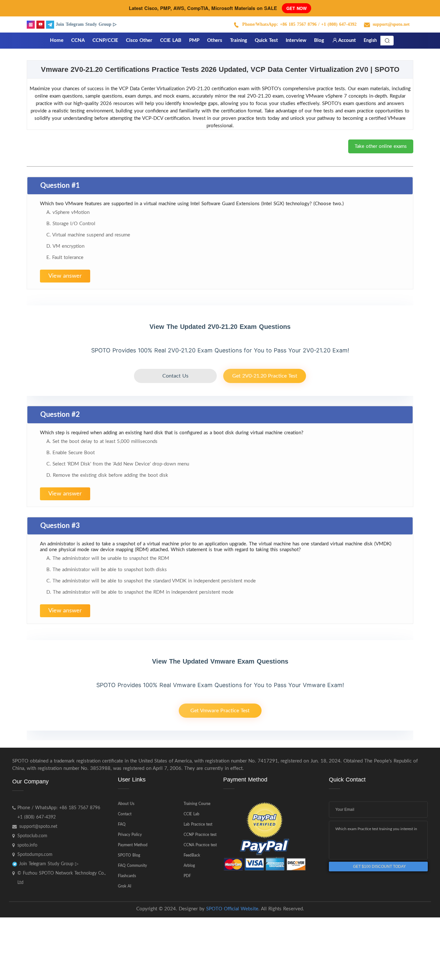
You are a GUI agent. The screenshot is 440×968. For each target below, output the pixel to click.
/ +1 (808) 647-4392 (337, 24)
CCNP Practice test (200, 835)
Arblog (189, 865)
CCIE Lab (191, 814)
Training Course (197, 804)
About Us (126, 804)
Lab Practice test (198, 824)
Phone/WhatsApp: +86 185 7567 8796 (279, 24)
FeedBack (192, 855)
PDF (187, 876)
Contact (124, 814)
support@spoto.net (391, 24)
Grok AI (124, 886)
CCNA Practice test (200, 845)
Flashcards (127, 876)
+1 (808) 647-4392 (36, 817)
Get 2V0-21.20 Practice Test (264, 376)
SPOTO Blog (129, 855)
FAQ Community (132, 865)
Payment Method (133, 845)
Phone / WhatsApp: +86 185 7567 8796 (58, 808)
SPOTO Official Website (232, 908)
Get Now (296, 8)
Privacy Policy (130, 835)
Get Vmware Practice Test (220, 710)
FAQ (122, 824)
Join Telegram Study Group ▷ (86, 24)
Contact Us (175, 376)
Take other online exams (381, 146)
